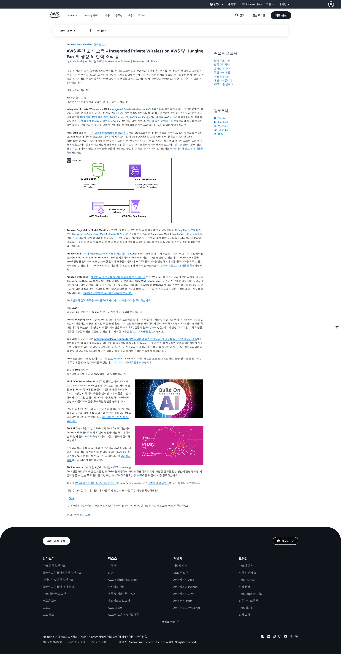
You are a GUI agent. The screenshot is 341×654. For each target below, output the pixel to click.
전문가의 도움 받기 (250, 600)
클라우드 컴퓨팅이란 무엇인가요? (63, 572)
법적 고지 (244, 614)
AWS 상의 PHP (182, 600)
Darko (70, 393)
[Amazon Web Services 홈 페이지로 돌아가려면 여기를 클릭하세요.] (54, 17)
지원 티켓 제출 (247, 572)
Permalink (138, 61)
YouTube (222, 125)
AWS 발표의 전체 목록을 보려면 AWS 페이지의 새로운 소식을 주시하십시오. (109, 300)
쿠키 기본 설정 (98, 642)
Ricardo (117, 358)
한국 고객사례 (222, 64)
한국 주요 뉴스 (222, 60)
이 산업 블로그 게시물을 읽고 (91, 121)
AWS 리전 (85, 117)
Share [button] (153, 61)
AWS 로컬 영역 (100, 117)
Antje (71, 497)
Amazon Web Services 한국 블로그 (87, 44)
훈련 (110, 572)
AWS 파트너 (115, 607)
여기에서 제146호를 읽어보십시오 (133, 362)
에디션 (100, 30)
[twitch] (279, 637)
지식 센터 (244, 586)
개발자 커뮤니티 (223, 80)
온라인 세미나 (222, 68)
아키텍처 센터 (116, 586)
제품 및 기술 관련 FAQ (121, 593)
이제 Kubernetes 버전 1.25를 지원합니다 (106, 253)
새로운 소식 (50, 600)
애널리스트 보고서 (119, 600)
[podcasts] (291, 637)
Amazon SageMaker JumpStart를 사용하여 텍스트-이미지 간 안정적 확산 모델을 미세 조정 (145, 338)
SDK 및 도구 (180, 572)
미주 (139, 475)
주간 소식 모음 (82, 514)
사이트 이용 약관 (76, 642)
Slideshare (223, 129)
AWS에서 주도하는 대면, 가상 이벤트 (95, 482)
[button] (334, 4)
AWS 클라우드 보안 (54, 593)
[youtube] (285, 637)
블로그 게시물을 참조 (142, 331)
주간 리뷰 (85, 505)
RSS (220, 133)
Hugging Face (178, 323)
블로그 (47, 607)
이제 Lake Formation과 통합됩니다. (108, 132)
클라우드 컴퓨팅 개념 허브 (58, 586)
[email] (297, 637)
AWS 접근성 (246, 607)
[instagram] (274, 637)
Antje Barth (76, 61)
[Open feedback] (337, 327)
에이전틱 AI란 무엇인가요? (59, 579)
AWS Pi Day (90, 436)
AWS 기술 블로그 (223, 84)
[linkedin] (268, 637)
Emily (121, 389)
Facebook (223, 121)
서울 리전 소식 (222, 76)
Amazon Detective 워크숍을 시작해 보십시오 (107, 292)
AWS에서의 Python (185, 586)
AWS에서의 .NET (183, 579)
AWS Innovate (120, 467)
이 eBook (113, 121)
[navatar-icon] (331, 4)
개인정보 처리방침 (52, 642)
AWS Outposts (118, 117)
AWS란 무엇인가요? (55, 565)
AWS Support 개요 (250, 593)
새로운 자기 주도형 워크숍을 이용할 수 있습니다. (118, 276)
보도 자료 (48, 614)
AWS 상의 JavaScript (186, 607)
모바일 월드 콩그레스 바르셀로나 (165, 121)
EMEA (120, 475)
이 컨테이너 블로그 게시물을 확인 (176, 265)
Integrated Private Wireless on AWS (131, 109)
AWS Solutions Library (122, 579)
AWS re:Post (247, 579)
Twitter (221, 117)
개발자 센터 (180, 565)
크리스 (103, 408)
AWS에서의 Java (183, 593)
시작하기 (113, 565)
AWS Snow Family (139, 117)
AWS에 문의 (246, 565)
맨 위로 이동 (168, 621)
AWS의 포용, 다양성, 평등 (123, 614)
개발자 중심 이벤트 (158, 482)
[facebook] (262, 637)
